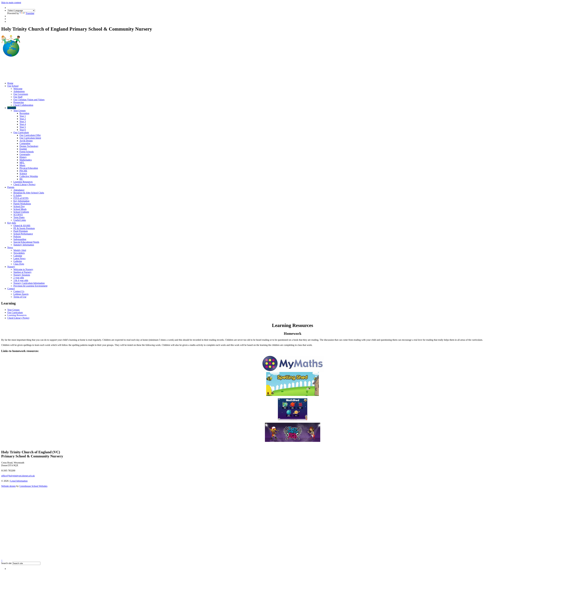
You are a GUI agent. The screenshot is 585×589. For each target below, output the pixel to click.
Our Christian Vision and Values (28, 99)
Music (22, 165)
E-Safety (17, 195)
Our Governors (20, 94)
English (23, 149)
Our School (12, 86)
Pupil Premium (20, 231)
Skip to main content (11, 2)
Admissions (19, 91)
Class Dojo (18, 264)
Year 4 (23, 124)
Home (10, 83)
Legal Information (19, 481)
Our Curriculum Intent (30, 138)
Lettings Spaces (20, 294)
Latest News (19, 258)
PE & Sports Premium (24, 228)
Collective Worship (29, 176)
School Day (19, 206)
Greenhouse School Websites (33, 486)
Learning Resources (23, 181)
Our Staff (17, 97)
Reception (24, 113)
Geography (25, 154)
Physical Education (29, 168)
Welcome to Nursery (23, 269)
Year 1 (23, 116)
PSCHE (23, 171)
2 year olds (18, 277)
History (23, 157)
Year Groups (19, 110)
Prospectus (18, 102)
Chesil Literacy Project (24, 184)
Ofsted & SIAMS (21, 225)
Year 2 (23, 118)
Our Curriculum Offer (30, 135)
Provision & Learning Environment (30, 286)
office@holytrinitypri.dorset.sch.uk (18, 475)
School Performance (23, 233)
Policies (17, 236)
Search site (6, 563)
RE (21, 179)
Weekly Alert (19, 250)
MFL (22, 162)
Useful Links (19, 220)
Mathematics (26, 160)
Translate (30, 13)
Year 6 (23, 129)
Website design (8, 486)
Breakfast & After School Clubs (28, 192)
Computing (25, 143)
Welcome (17, 88)
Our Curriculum (21, 132)
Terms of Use (19, 296)
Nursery (11, 266)
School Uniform (21, 212)
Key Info (11, 223)
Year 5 (23, 127)
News (10, 247)
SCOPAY (18, 214)
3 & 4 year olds (20, 280)
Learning (11, 108)
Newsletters (19, 253)
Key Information (21, 201)
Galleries (17, 261)
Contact (11, 288)
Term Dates (19, 217)
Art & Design (26, 140)
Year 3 (23, 121)
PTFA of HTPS (20, 198)
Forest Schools (27, 151)
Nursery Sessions (21, 275)
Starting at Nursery (22, 272)
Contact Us (18, 291)
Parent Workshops (22, 203)
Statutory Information (23, 244)
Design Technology (29, 146)
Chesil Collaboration (23, 105)
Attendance (18, 190)
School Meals (20, 209)
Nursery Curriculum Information (29, 283)
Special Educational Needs (26, 242)
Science (23, 173)
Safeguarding (19, 239)
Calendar (17, 255)
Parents (10, 187)
